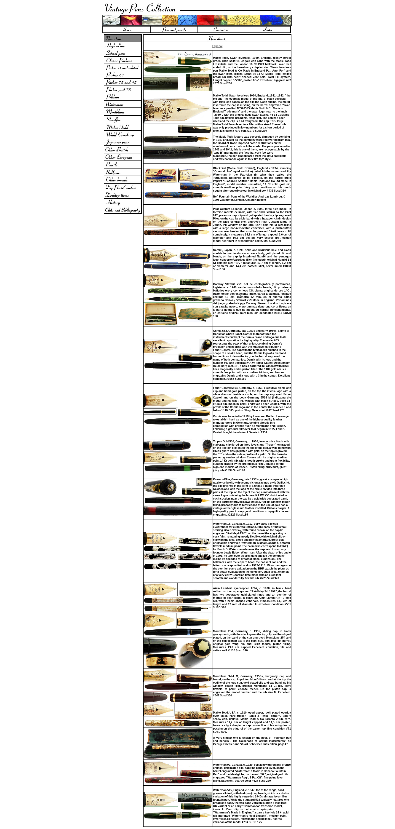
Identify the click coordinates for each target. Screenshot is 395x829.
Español (217, 46)
